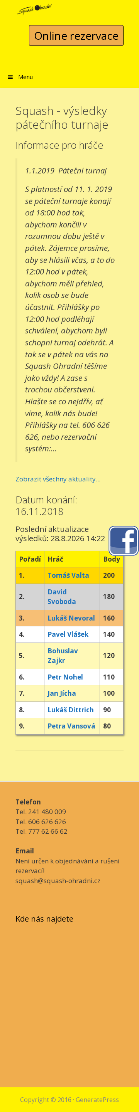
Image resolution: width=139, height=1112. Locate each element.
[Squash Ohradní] (34, 7)
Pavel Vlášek (67, 634)
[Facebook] (123, 539)
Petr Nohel (65, 677)
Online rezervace (76, 35)
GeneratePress (97, 1099)
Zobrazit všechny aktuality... (57, 478)
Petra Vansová (71, 726)
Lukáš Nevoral (71, 618)
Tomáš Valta (68, 575)
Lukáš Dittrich (70, 709)
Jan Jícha (61, 693)
